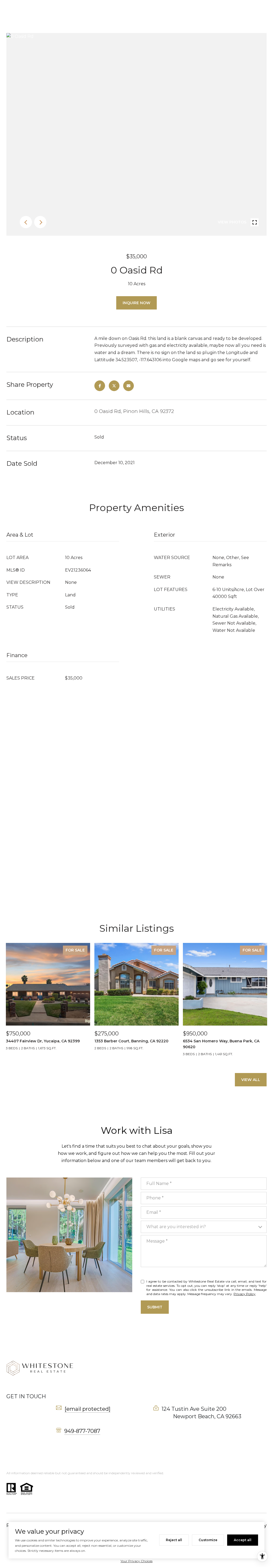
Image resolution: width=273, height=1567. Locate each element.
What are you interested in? (176, 1226)
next (40, 222)
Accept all (242, 1540)
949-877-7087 (82, 1431)
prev (26, 222)
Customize (208, 1540)
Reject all (174, 1540)
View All (250, 1079)
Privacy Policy (244, 1294)
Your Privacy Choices (136, 1561)
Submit (154, 1307)
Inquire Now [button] (136, 302)
